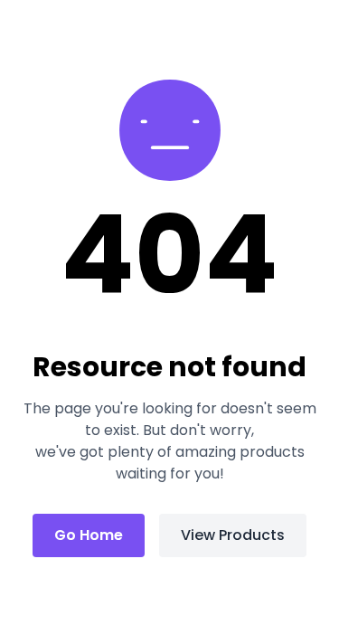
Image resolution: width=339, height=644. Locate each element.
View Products (233, 535)
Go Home (88, 535)
